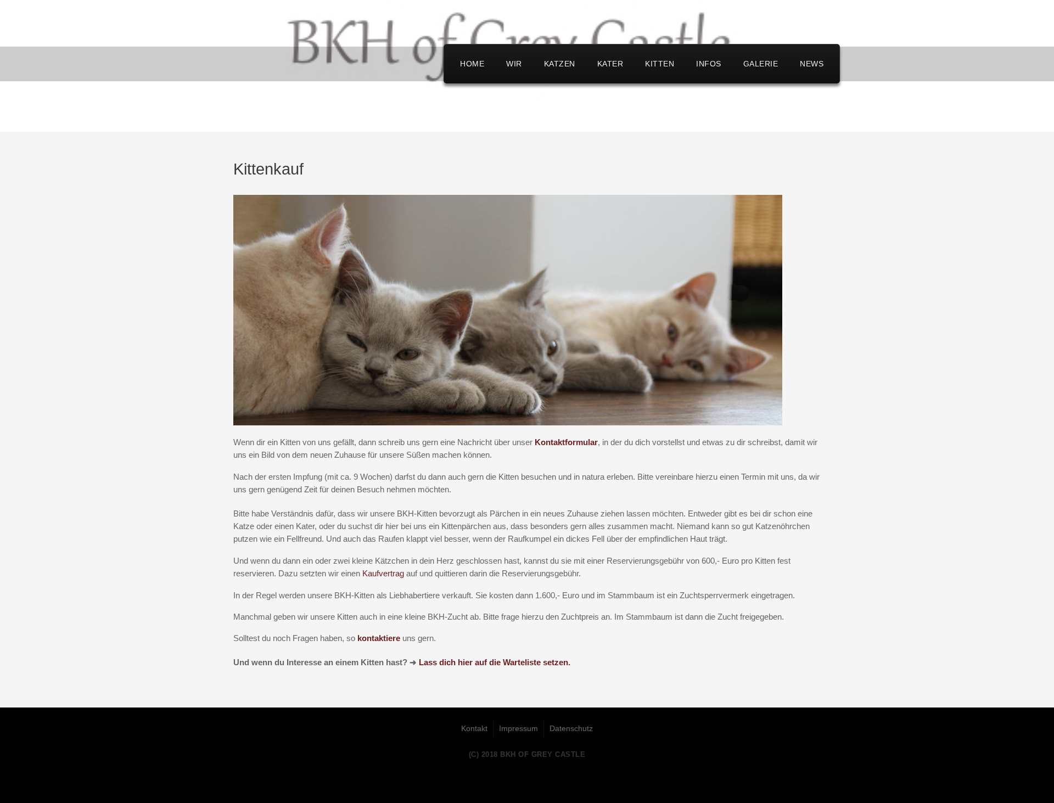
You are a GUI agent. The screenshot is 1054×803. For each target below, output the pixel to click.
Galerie (760, 63)
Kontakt (474, 728)
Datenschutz (571, 728)
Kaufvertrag (383, 573)
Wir (514, 63)
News (811, 63)
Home (472, 63)
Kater (610, 63)
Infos (708, 63)
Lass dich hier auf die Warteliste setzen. (494, 662)
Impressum (518, 728)
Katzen (559, 63)
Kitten (659, 63)
